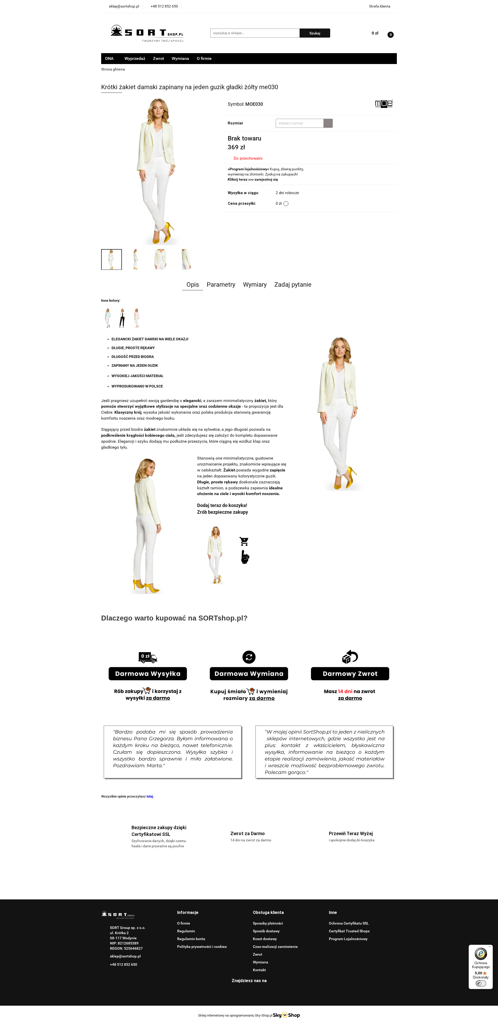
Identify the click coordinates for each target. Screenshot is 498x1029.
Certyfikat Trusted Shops (349, 931)
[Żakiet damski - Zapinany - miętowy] (107, 318)
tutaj (150, 796)
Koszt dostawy (265, 939)
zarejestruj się (266, 179)
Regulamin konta (191, 939)
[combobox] (304, 123)
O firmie (204, 58)
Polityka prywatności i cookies (202, 947)
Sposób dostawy (266, 931)
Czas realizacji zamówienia (275, 947)
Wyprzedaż (135, 58)
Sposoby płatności (268, 923)
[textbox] (300, 123)
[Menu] (490, 948)
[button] (187, 913)
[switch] (481, 983)
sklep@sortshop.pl (125, 956)
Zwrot (158, 58)
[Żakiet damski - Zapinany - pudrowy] (136, 318)
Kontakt (259, 970)
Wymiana (180, 58)
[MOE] (384, 104)
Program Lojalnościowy (348, 939)
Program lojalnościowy (248, 169)
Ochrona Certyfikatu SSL (349, 923)
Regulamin (186, 931)
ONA (110, 58)
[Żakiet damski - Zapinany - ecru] (122, 318)
